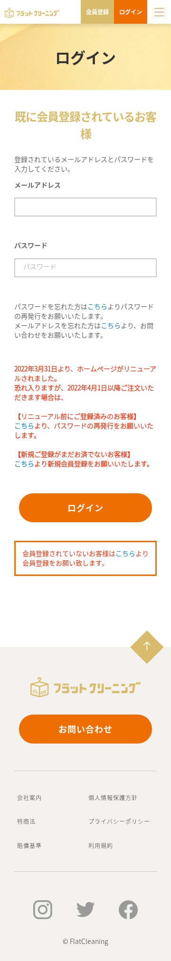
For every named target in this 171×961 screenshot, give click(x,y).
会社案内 (29, 797)
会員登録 (97, 12)
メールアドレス (37, 184)
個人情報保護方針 (113, 797)
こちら (97, 306)
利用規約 (100, 845)
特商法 (26, 821)
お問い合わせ (85, 729)
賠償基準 (29, 845)
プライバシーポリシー (119, 821)
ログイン (130, 12)
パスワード (31, 245)
